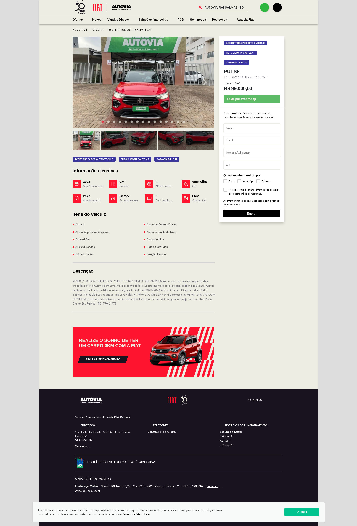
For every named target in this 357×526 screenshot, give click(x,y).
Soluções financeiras (153, 19)
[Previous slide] (82, 82)
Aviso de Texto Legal (87, 491)
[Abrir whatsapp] (264, 7)
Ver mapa (81, 446)
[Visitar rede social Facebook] (273, 400)
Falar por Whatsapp (241, 99)
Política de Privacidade (136, 514)
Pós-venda (219, 19)
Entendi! (301, 512)
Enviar (252, 213)
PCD (181, 19)
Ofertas (78, 19)
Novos (97, 19)
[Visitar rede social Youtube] (267, 400)
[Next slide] (204, 82)
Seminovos (198, 19)
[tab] (102, 121)
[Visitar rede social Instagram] (279, 400)
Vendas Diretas (118, 19)
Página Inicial (80, 29)
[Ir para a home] (124, 7)
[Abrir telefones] (277, 7)
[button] (86, 140)
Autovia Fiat (245, 19)
